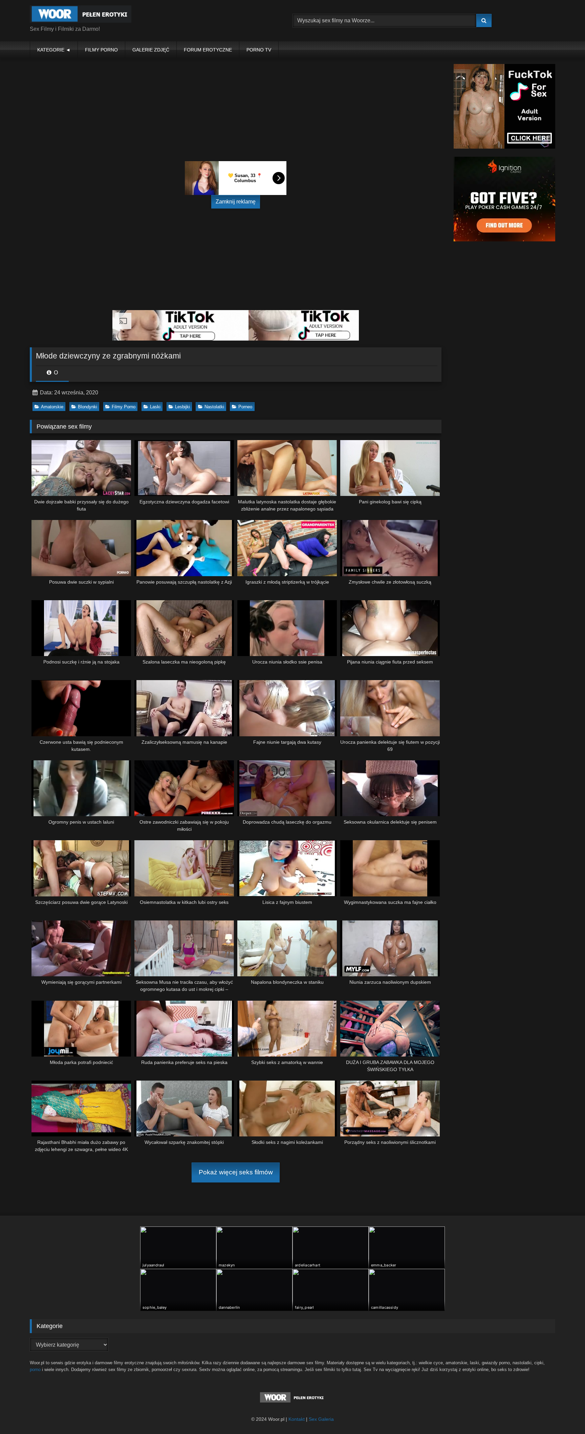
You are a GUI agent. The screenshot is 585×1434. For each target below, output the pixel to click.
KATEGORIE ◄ (53, 49)
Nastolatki (214, 406)
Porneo (245, 406)
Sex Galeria (321, 1419)
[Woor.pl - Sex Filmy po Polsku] (80, 15)
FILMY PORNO (101, 49)
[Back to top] (564, 1413)
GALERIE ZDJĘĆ (150, 49)
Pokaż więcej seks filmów (236, 1172)
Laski (155, 406)
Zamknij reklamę (236, 201)
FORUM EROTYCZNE (208, 49)
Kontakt (296, 1419)
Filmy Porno (123, 406)
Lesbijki (182, 406)
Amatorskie (52, 406)
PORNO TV (258, 49)
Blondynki (87, 406)
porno (35, 1369)
